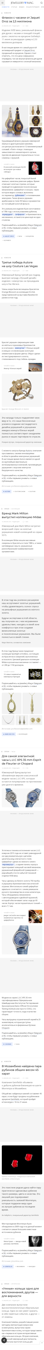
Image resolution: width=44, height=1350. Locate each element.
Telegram (38, 225)
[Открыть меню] (2, 3)
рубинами (19, 195)
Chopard (5, 1028)
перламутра (7, 864)
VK (4, 228)
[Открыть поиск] (41, 3)
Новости (5, 7)
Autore (29, 450)
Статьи (14, 7)
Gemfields (15, 1099)
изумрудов (7, 214)
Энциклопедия (32, 7)
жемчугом (19, 348)
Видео (21, 7)
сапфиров (19, 214)
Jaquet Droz (30, 50)
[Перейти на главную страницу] (22, 3)
